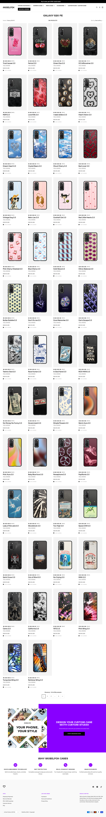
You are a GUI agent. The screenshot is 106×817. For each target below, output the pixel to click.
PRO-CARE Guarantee (8, 801)
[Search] (96, 7)
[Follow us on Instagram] (97, 787)
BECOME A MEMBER (24, 9)
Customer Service (7, 803)
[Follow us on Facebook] (93, 787)
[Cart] (102, 7)
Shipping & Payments (8, 796)
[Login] (99, 7)
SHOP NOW (57, 1)
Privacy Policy (44, 801)
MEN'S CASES (49, 5)
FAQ (4, 805)
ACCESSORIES (60, 5)
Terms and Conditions (46, 798)
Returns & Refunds (7, 798)
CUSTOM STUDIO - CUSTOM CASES (77, 5)
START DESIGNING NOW (74, 733)
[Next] (62, 696)
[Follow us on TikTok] (101, 787)
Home (4, 20)
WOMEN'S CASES (37, 5)
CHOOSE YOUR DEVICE (24, 5)
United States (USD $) (9, 812)
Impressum (44, 796)
